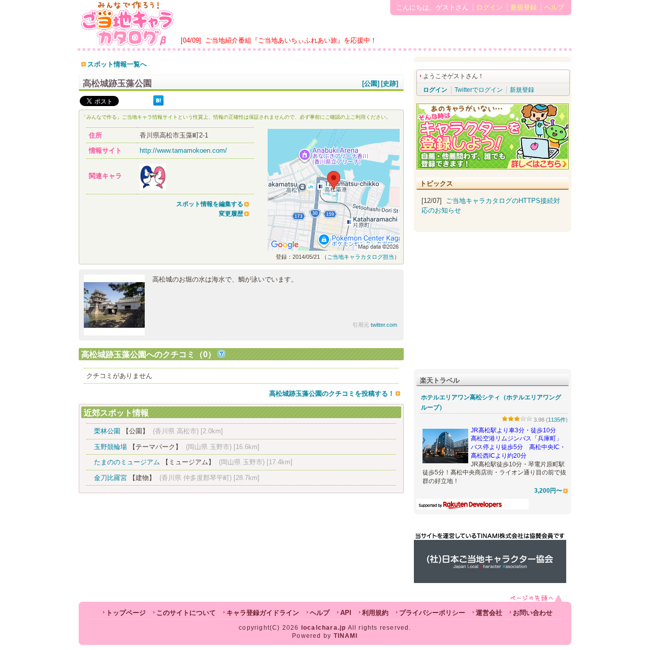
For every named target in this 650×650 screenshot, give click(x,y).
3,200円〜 (548, 490)
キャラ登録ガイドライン (262, 613)
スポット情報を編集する (209, 204)
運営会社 (489, 613)
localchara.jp (323, 627)
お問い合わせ (532, 613)
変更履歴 (231, 213)
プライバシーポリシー (432, 613)
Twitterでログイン (478, 89)
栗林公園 (107, 431)
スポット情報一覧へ (117, 64)
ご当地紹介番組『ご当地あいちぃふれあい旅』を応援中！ (291, 40)
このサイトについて (186, 613)
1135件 (557, 420)
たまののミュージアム (127, 462)
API (345, 613)
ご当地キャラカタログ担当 (360, 257)
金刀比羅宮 (110, 478)
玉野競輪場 (110, 447)
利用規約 (375, 613)
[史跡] (389, 83)
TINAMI (346, 635)
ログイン (489, 7)
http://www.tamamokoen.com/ (183, 150)
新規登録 (523, 7)
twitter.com (384, 325)
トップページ (126, 613)
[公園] (370, 83)
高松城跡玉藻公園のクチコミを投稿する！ (332, 393)
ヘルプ (554, 7)
